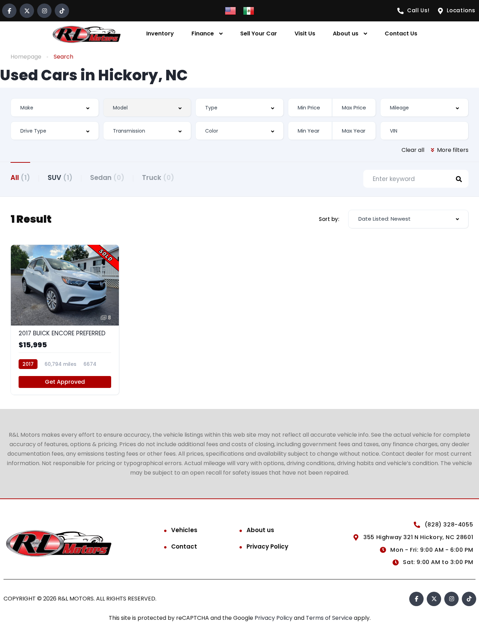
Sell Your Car (258, 33)
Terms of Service (330, 618)
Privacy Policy (267, 546)
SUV (60, 177)
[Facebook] (9, 11)
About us (345, 33)
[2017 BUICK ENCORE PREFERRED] (65, 320)
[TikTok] (62, 11)
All (20, 177)
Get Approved (65, 382)
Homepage (26, 57)
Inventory (160, 33)
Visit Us (305, 33)
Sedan (107, 177)
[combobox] (55, 107)
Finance (202, 33)
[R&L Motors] (87, 34)
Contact (184, 546)
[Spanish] (248, 10)
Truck (158, 177)
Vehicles (184, 530)
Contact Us (401, 33)
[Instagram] (44, 11)
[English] (230, 10)
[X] (27, 11)
